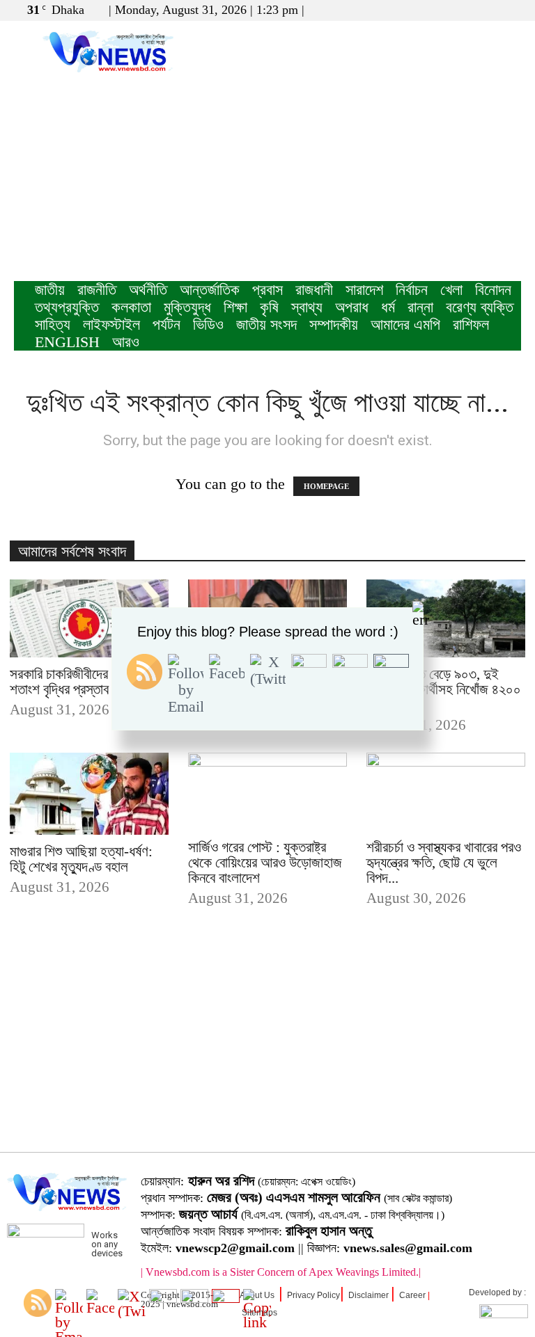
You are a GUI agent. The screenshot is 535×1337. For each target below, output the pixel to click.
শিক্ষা (235, 307)
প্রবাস (267, 289)
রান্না (420, 307)
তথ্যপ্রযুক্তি (67, 307)
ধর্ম (388, 307)
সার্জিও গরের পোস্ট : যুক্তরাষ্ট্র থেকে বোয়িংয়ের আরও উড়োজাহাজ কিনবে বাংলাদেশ (265, 862)
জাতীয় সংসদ (266, 324)
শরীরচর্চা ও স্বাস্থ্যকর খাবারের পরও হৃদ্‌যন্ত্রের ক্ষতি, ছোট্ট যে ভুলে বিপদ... (443, 862)
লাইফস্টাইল (111, 324)
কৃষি (269, 307)
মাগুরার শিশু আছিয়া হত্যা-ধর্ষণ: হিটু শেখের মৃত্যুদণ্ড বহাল (81, 859)
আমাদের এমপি (405, 324)
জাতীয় (50, 289)
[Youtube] (510, 9)
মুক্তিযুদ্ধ (187, 307)
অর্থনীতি (148, 289)
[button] (443, 9)
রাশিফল (471, 324)
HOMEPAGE (326, 486)
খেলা (451, 289)
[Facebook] (464, 9)
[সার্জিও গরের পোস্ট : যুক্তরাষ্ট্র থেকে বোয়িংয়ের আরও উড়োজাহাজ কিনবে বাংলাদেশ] (267, 792)
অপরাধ (352, 307)
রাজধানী (314, 289)
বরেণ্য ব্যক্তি (479, 307)
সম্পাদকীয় (333, 324)
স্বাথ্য (307, 307)
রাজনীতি (96, 289)
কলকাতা (131, 307)
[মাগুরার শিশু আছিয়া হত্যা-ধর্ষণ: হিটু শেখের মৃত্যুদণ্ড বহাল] (89, 794)
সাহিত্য (52, 324)
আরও (125, 342)
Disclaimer (368, 1295)
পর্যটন (166, 324)
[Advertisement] (267, 176)
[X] (487, 9)
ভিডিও (208, 324)
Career (412, 1295)
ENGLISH (67, 342)
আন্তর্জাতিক (210, 289)
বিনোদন (493, 289)
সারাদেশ (364, 289)
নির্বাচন (412, 289)
